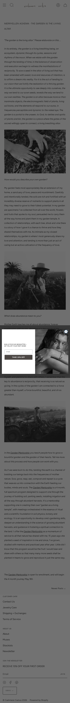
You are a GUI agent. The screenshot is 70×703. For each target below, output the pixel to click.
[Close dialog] (65, 331)
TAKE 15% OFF (18, 357)
